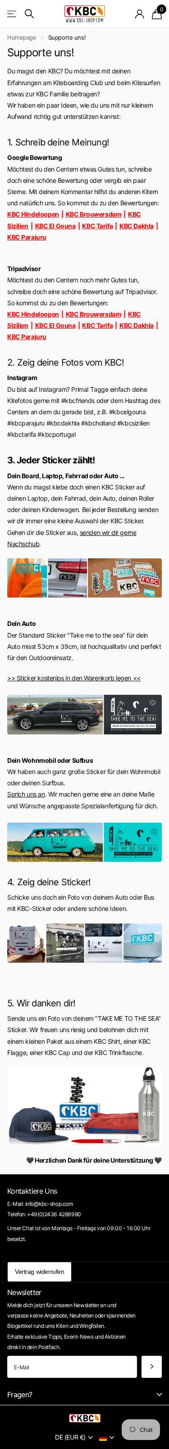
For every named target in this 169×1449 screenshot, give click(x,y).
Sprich (16, 794)
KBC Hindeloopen (33, 214)
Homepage (22, 37)
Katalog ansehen (12, 14)
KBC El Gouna (55, 226)
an (41, 794)
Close (84, 1394)
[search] (29, 14)
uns (30, 794)
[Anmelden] (140, 14)
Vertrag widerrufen (39, 1271)
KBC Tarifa (97, 226)
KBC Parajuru (26, 237)
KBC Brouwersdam (94, 214)
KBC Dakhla (136, 226)
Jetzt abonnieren (152, 1367)
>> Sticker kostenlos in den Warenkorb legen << (74, 678)
